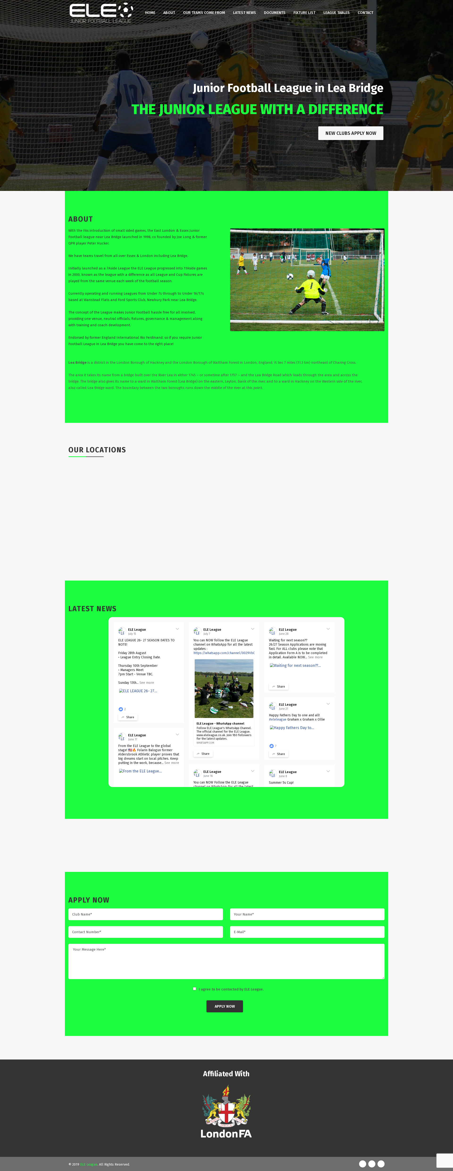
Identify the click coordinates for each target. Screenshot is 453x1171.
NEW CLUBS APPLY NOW (350, 133)
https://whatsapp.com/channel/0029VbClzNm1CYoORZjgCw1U (240, 653)
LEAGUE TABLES (336, 12)
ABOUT (169, 12)
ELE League (137, 630)
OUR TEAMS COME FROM (204, 12)
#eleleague (277, 719)
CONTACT (365, 12)
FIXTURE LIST (304, 12)
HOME (150, 12)
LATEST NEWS (244, 12)
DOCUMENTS (274, 12)
